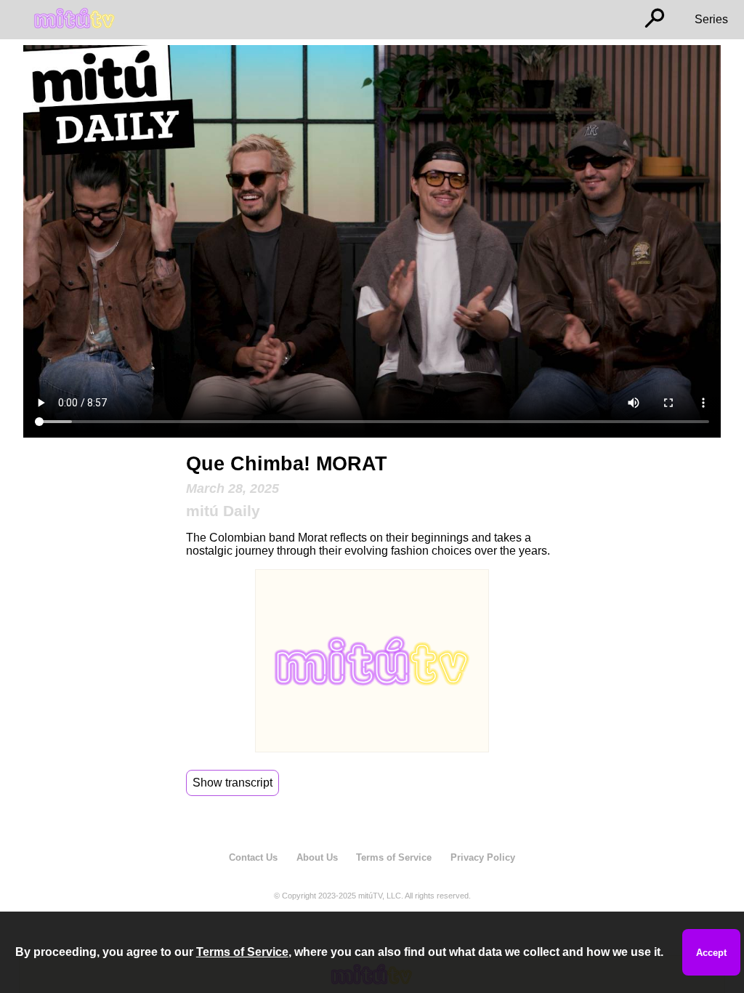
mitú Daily (223, 510)
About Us (317, 857)
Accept (711, 952)
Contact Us (253, 857)
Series (711, 19)
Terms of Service (394, 857)
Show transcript (232, 782)
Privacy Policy (482, 857)
